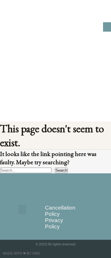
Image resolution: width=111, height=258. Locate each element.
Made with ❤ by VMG (21, 253)
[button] (107, 27)
